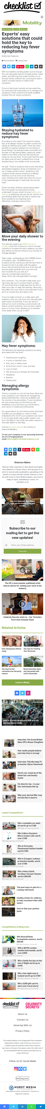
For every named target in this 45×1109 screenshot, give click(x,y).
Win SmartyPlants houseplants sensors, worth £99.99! (29, 939)
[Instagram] (16, 1069)
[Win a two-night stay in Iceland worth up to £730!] (9, 976)
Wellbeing (23, 29)
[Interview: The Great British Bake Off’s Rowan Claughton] (9, 743)
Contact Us (22, 1019)
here (27, 1053)
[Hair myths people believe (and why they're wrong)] (9, 754)
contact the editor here (34, 1048)
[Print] (41, 66)
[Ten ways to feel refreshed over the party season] (12, 661)
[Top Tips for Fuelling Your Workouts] (33, 641)
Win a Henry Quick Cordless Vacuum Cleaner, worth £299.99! (29, 874)
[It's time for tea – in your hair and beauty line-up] (9, 787)
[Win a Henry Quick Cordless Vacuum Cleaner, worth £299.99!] (9, 874)
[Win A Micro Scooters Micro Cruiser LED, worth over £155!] (9, 836)
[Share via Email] (36, 66)
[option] (22, 501)
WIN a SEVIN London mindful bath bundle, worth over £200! (30, 950)
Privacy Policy (22, 1031)
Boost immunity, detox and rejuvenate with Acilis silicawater (32, 671)
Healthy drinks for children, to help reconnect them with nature (29, 900)
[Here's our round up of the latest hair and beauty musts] (9, 776)
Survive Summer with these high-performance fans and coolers (22, 503)
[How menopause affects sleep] (12, 641)
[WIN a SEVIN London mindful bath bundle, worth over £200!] (9, 951)
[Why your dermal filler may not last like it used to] (9, 798)
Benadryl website (16, 427)
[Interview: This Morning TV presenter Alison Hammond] (9, 765)
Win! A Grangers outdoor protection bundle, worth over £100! (29, 861)
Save (22, 66)
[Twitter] (9, 66)
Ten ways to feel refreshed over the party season (11, 671)
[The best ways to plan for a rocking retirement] (8, 890)
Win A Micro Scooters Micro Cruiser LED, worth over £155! (29, 835)
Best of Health (7, 29)
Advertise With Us (22, 1025)
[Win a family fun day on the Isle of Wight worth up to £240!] (9, 963)
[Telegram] (31, 66)
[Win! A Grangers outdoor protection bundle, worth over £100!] (9, 861)
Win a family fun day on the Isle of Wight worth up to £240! (30, 963)
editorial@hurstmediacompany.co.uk (23, 439)
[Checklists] (22, 7)
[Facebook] (4, 66)
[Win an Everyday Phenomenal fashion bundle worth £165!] (9, 849)
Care (22, 496)
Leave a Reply (22, 682)
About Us (22, 1014)
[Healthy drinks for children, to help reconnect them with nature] (8, 901)
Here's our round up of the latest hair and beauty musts (30, 775)
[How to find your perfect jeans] (8, 911)
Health (16, 29)
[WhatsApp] (27, 66)
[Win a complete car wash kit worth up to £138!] (9, 826)
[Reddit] (33, 449)
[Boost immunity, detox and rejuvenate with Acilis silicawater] (33, 661)
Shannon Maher (9, 61)
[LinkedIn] (13, 66)
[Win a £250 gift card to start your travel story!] (9, 986)
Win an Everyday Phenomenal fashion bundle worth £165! (30, 848)
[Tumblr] (19, 449)
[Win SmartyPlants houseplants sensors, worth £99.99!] (8, 939)
